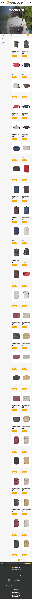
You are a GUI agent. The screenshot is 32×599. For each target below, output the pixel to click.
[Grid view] (28, 35)
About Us (9, 579)
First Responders (9, 586)
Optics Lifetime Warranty (16, 582)
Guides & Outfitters (9, 584)
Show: (21, 35)
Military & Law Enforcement (9, 585)
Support (16, 575)
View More (2, 46)
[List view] (30, 35)
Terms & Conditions (9, 581)
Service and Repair (16, 579)
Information (9, 575)
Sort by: (10, 35)
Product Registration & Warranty (16, 580)
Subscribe (27, 563)
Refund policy (25, 575)
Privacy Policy (9, 580)
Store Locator (9, 582)
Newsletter (3, 563)
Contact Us (16, 581)
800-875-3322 (17, 570)
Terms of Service (22, 575)
